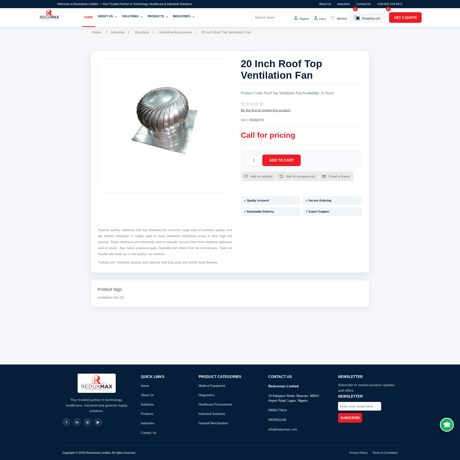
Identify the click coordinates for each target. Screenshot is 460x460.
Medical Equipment (212, 386)
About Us (325, 4)
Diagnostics (207, 395)
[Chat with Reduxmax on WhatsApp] (447, 425)
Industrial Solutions (212, 414)
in (77, 422)
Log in (322, 18)
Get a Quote (405, 17)
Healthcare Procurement (215, 404)
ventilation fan (108, 297)
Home (88, 17)
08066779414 (277, 410)
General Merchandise (213, 423)
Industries (343, 4)
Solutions (132, 16)
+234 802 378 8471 (389, 4)
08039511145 (277, 420)
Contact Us (363, 4)
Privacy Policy (358, 452)
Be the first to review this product (265, 110)
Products (158, 16)
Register (304, 18)
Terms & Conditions (385, 452)
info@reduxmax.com (282, 429)
